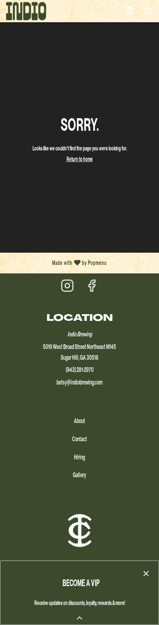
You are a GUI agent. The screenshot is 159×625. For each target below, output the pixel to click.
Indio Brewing (79, 530)
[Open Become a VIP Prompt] (79, 618)
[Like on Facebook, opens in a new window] (91, 288)
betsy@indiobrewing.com (79, 382)
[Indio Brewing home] (39, 11)
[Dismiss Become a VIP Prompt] (146, 573)
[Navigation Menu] (149, 11)
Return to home (80, 159)
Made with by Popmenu (56, 263)
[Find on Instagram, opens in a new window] (67, 288)
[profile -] (130, 10)
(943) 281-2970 (80, 369)
